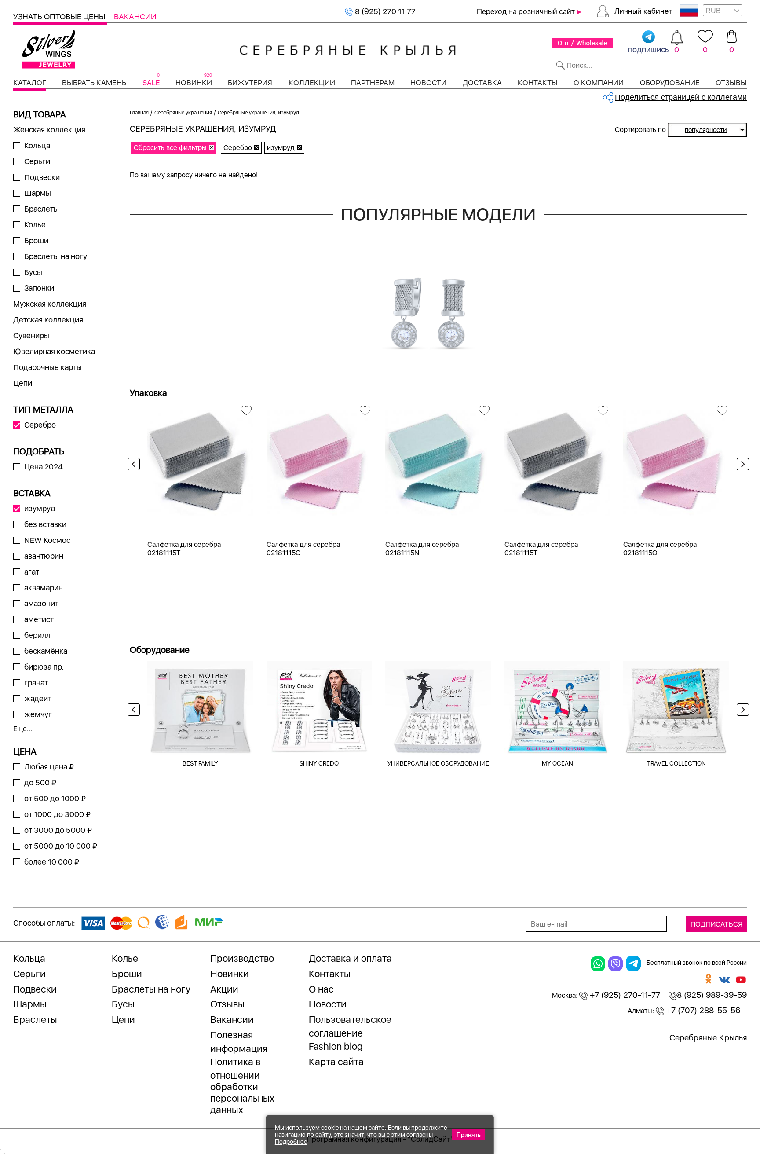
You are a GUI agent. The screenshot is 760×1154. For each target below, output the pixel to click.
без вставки (45, 524)
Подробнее (291, 1141)
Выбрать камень (94, 82)
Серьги (37, 161)
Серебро (40, 424)
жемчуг (38, 714)
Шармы (37, 193)
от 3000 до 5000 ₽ (58, 830)
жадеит (37, 698)
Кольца (37, 145)
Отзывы (731, 82)
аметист (39, 619)
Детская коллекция (48, 319)
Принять (469, 1134)
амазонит (41, 603)
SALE (151, 82)
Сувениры (31, 335)
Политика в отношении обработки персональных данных (242, 1085)
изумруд (39, 508)
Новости (428, 82)
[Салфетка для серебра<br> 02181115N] (438, 460)
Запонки (39, 288)
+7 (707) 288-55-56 (702, 1010)
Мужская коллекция (49, 303)
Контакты (538, 82)
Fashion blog (336, 1046)
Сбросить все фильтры (170, 147)
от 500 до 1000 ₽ (55, 798)
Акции (224, 989)
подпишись (648, 49)
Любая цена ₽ (49, 766)
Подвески (42, 177)
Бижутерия (250, 82)
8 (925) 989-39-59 (712, 995)
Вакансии (135, 16)
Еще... (22, 729)
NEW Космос (47, 540)
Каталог (29, 82)
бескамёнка (45, 651)
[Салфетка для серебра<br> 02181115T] (200, 460)
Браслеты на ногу (55, 256)
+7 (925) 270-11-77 (624, 995)
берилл (37, 635)
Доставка (482, 82)
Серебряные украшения (183, 113)
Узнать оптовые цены (60, 16)
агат (31, 571)
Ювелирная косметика (54, 351)
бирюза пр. (44, 666)
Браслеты (41, 208)
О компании (599, 82)
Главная (139, 113)
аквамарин (43, 587)
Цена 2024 (43, 466)
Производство (242, 958)
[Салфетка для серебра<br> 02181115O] (320, 460)
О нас (321, 989)
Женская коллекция (49, 129)
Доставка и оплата (350, 958)
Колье (35, 224)
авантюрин (43, 556)
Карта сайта (336, 1061)
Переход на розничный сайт (526, 11)
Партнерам (373, 82)
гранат (36, 682)
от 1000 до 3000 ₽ (57, 814)
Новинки (193, 82)
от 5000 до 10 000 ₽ (60, 845)
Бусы (33, 272)
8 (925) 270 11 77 (384, 11)
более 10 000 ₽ (51, 861)
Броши (36, 240)
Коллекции (312, 82)
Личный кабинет (643, 11)
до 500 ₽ (40, 782)
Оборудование (670, 82)
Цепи (22, 383)
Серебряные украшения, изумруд (258, 113)
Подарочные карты (47, 367)
